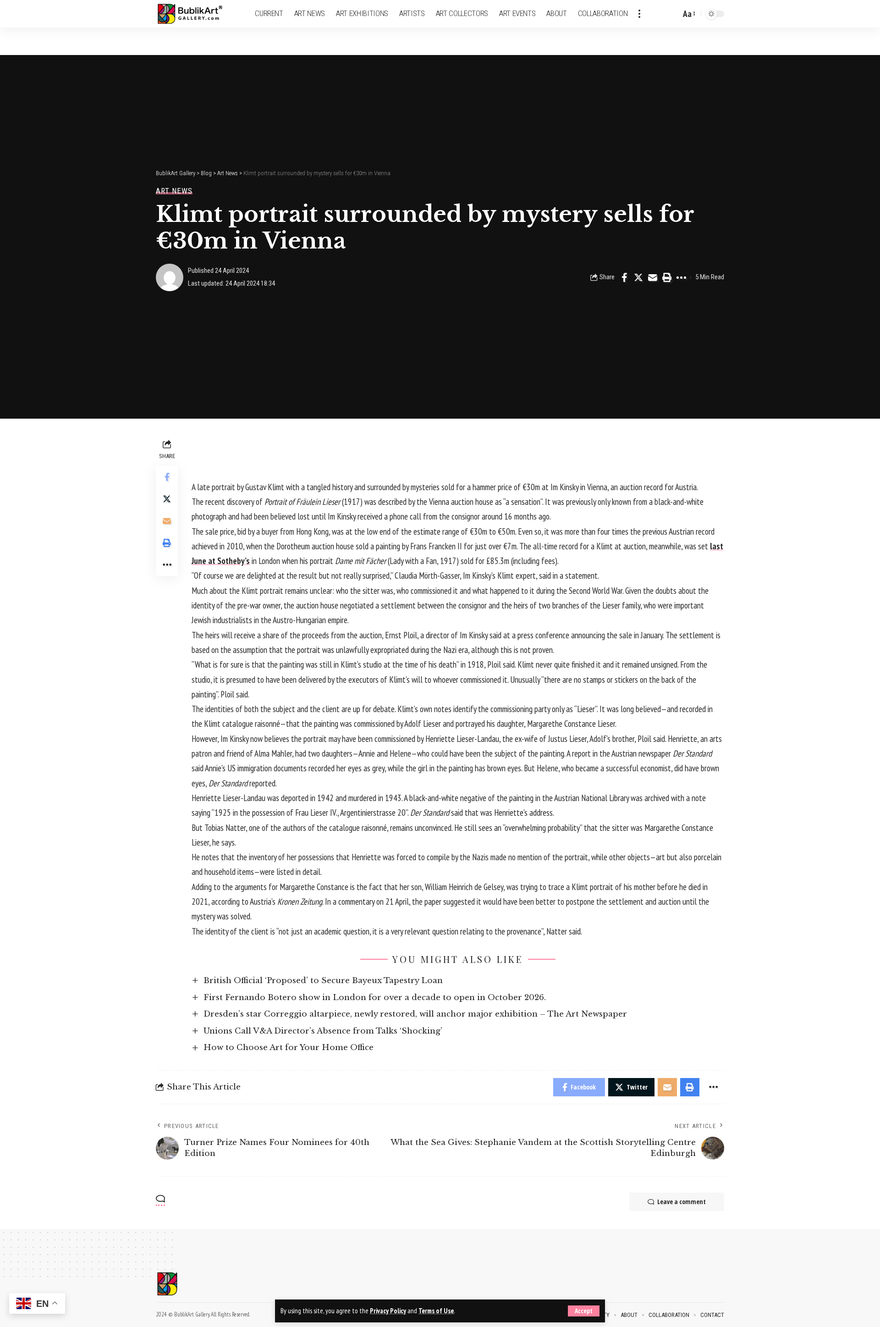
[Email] (652, 277)
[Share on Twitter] (638, 277)
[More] (681, 277)
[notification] (657, 13)
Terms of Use (436, 1310)
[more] (639, 14)
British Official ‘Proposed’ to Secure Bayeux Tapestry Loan (323, 980)
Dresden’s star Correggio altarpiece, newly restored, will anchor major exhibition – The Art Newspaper (415, 1014)
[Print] (666, 277)
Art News (174, 191)
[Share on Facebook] (624, 277)
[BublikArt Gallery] (196, 14)
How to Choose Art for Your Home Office (289, 1047)
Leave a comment (681, 1201)
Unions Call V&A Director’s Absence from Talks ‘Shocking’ (323, 1031)
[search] (671, 14)
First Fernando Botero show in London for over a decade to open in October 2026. (375, 997)
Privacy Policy (388, 1310)
